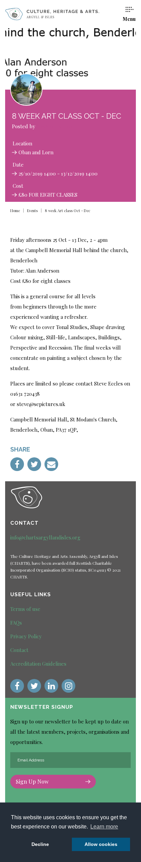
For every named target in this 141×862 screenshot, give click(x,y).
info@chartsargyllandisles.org (45, 537)
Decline (40, 844)
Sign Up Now (32, 781)
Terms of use (25, 608)
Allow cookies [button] (101, 844)
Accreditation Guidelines (38, 663)
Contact (19, 649)
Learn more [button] (104, 827)
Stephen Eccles (54, 126)
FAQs (16, 622)
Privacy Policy (26, 636)
